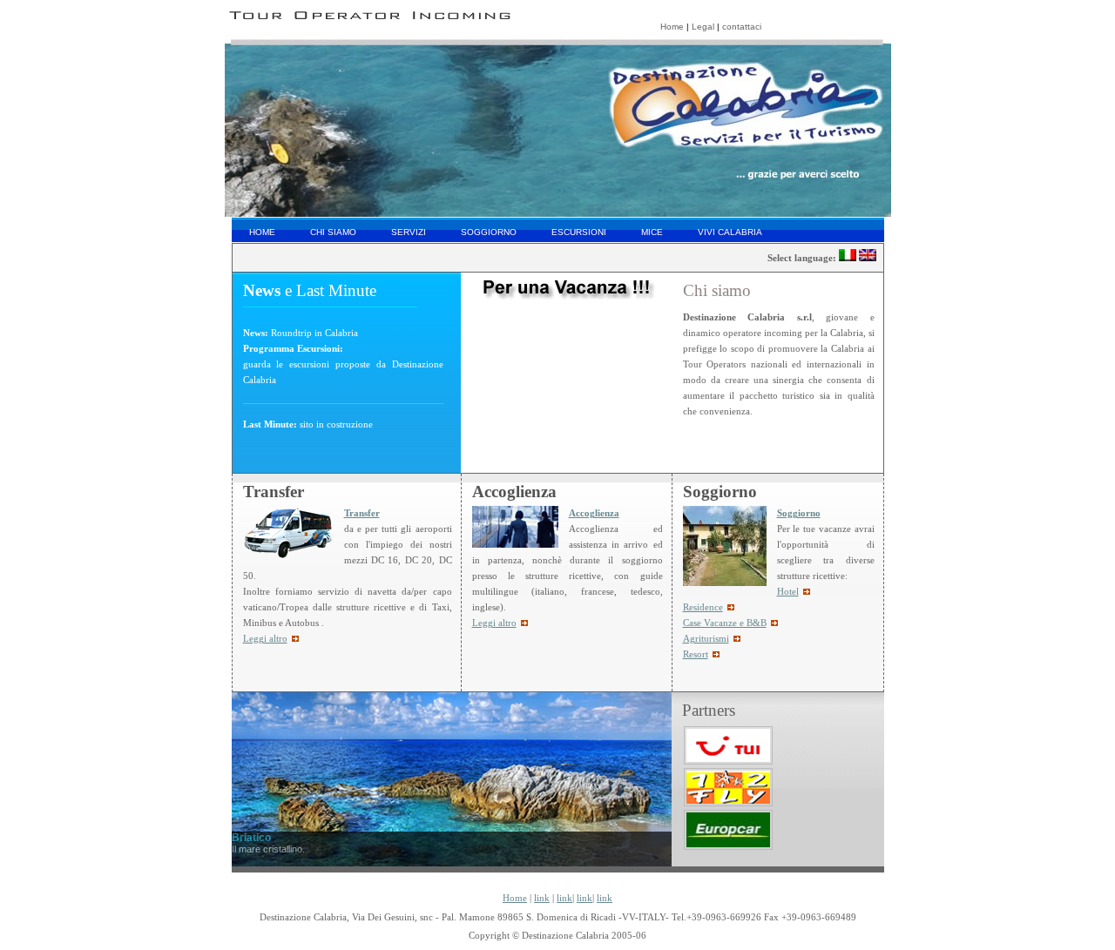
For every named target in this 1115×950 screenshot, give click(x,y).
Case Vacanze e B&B (725, 623)
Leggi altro (494, 623)
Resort (695, 654)
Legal (703, 26)
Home (672, 26)
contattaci (741, 26)
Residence (703, 607)
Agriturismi (706, 638)
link (542, 898)
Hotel (788, 591)
